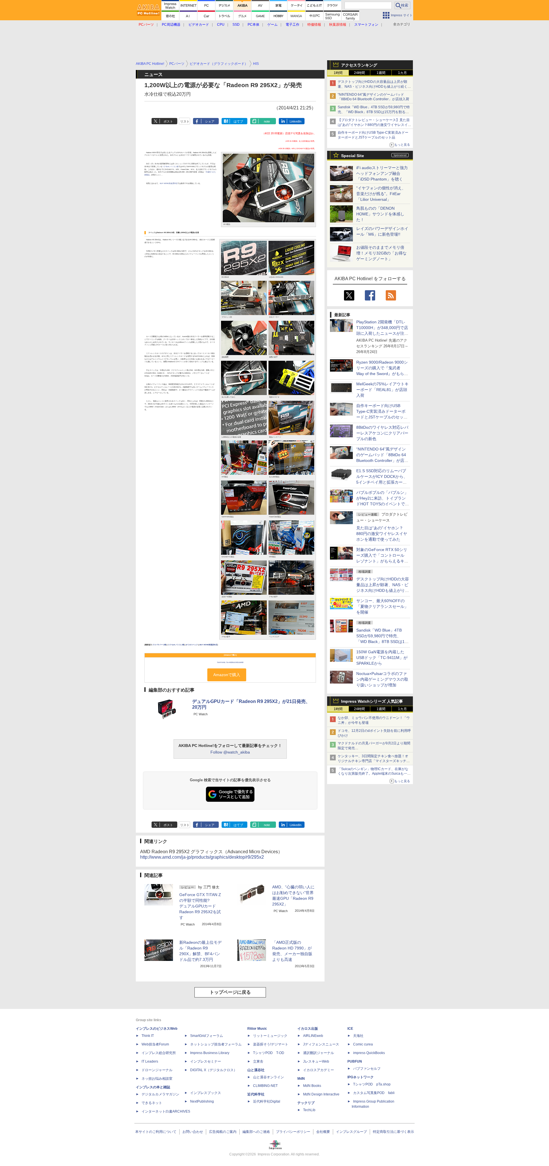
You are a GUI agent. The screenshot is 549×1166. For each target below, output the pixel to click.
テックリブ (306, 1103)
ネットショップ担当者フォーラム (216, 1044)
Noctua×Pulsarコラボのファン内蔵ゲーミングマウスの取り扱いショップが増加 (382, 679)
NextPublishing (202, 1101)
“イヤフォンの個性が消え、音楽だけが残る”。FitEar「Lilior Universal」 (381, 194)
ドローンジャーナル (157, 1070)
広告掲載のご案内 (222, 1132)
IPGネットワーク (360, 1077)
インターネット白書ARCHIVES (166, 1111)
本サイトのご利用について (155, 1132)
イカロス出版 (307, 1029)
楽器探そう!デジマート (270, 1044)
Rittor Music (257, 1029)
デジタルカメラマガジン (160, 1094)
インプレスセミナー (205, 1061)
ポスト (168, 121)
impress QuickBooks (369, 1053)
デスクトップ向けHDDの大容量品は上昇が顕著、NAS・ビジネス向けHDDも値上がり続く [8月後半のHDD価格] (374, 86)
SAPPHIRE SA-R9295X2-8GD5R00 (230, 662)
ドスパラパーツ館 (159, 645)
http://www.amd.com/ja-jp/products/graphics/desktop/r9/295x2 (202, 857)
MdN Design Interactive (321, 1094)
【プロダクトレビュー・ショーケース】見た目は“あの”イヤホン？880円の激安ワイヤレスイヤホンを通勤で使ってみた (374, 125)
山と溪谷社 (255, 1070)
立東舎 (258, 1061)
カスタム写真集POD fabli (374, 1093)
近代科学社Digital (266, 1101)
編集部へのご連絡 (256, 1132)
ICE (350, 1029)
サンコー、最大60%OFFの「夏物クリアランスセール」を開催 (382, 606)
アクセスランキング (359, 65)
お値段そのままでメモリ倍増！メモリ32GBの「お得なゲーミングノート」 (381, 253)
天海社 (358, 1036)
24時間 (359, 73)
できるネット (152, 1103)
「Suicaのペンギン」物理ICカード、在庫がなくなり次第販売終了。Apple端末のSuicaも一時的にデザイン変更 (374, 774)
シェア (209, 121)
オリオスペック (192, 645)
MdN (301, 1079)
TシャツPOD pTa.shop (372, 1084)
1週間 (381, 73)
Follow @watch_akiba (230, 752)
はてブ (238, 121)
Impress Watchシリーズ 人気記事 (372, 701)
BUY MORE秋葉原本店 (169, 183)
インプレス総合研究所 (159, 1053)
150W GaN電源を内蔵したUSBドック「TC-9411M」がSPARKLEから (381, 658)
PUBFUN (354, 1061)
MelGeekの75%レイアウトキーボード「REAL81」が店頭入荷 (382, 390)
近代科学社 (255, 1094)
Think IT (148, 1036)
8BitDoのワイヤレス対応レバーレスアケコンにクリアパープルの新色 (382, 433)
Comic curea (363, 1044)
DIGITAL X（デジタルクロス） (213, 1070)
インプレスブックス (205, 1093)
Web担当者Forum (155, 1044)
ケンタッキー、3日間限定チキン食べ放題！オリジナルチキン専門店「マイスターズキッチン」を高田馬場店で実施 (373, 761)
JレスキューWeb (316, 1061)
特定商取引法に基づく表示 (393, 1132)
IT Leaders (150, 1061)
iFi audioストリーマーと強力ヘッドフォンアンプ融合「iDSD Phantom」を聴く (382, 173)
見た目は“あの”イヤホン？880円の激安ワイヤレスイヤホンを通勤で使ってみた (381, 534)
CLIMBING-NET (265, 1086)
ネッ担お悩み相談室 (157, 1079)
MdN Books (312, 1086)
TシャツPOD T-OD (268, 1053)
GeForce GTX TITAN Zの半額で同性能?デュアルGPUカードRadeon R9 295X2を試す (200, 906)
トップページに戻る (230, 992)
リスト (185, 121)
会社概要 (323, 1132)
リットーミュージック (270, 1036)
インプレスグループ (351, 1132)
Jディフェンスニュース (321, 1044)
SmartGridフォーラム (206, 1036)
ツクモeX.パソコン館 (170, 166)
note (267, 121)
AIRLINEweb (313, 1036)
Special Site (352, 155)
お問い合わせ (192, 1132)
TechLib (309, 1110)
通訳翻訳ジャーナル (318, 1053)
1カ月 (402, 73)
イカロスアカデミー (318, 1070)
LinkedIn (295, 121)
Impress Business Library (209, 1053)
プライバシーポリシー (293, 1132)
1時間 (338, 73)
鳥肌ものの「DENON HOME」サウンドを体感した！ (380, 214)
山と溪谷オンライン (268, 1077)
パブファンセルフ (367, 1069)
